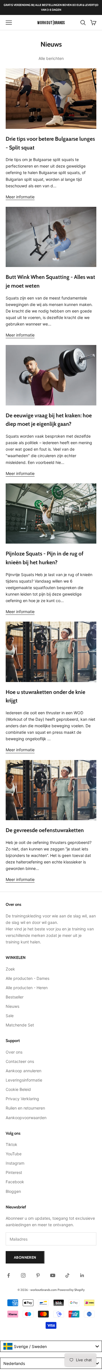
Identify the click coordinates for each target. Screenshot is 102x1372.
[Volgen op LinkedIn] (82, 1275)
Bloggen (13, 1191)
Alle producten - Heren (27, 987)
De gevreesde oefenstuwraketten (45, 830)
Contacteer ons (20, 1061)
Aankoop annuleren (23, 1070)
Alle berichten (51, 58)
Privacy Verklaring (22, 1098)
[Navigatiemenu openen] (9, 22)
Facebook (15, 1181)
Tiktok (11, 1144)
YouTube (14, 1153)
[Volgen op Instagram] (23, 1275)
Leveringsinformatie (24, 1080)
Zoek (10, 969)
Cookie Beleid (18, 1089)
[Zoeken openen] (83, 22)
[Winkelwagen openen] (93, 22)
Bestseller (15, 997)
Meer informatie (20, 196)
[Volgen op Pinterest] (38, 1275)
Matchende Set (20, 1025)
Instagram (15, 1163)
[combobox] (51, 1346)
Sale (10, 1015)
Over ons (14, 1052)
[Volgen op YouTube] (53, 1275)
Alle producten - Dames (27, 978)
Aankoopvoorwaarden (26, 1117)
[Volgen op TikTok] (67, 1275)
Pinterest (14, 1172)
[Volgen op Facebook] (8, 1275)
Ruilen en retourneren (25, 1108)
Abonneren (25, 1257)
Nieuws (12, 1006)
